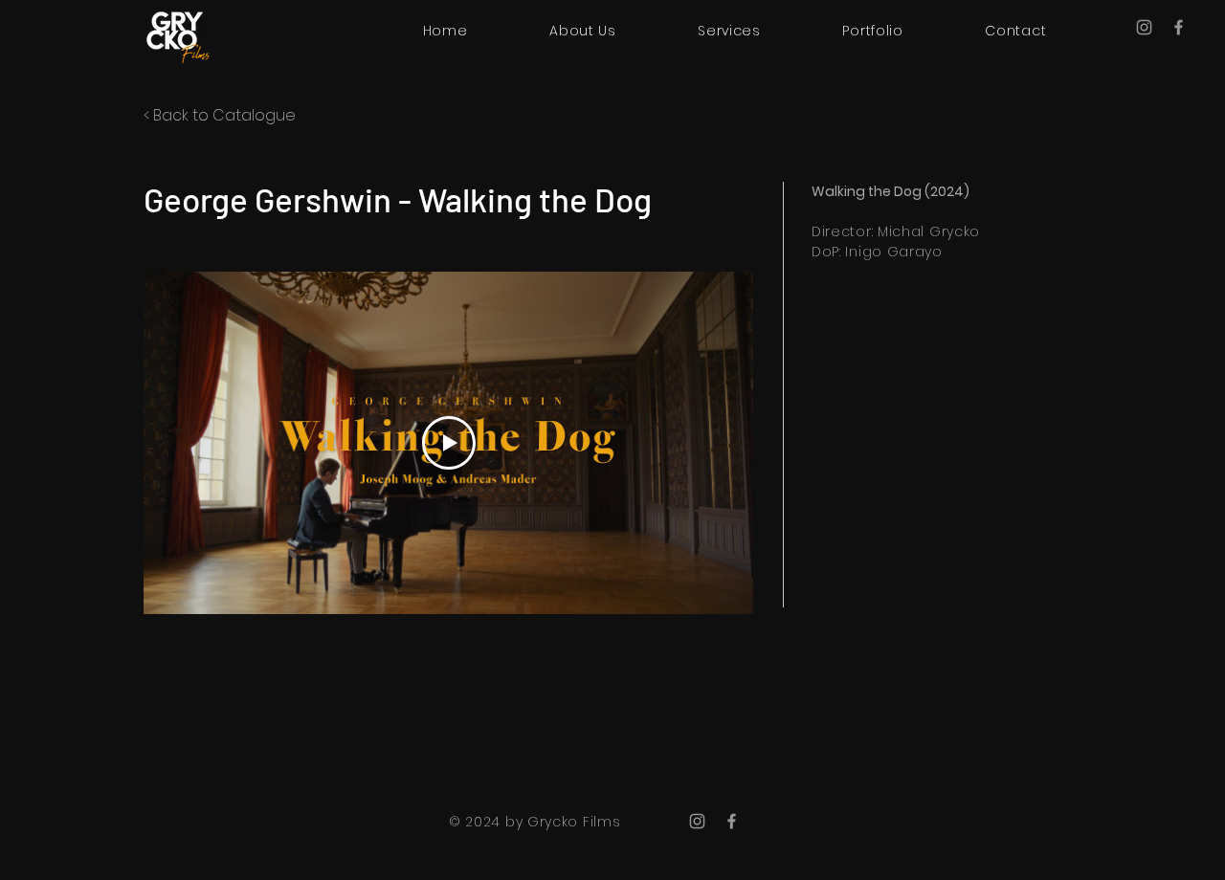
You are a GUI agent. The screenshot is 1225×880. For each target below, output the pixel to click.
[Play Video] (449, 443)
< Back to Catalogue (220, 115)
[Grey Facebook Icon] (1179, 27)
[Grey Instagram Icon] (1144, 27)
